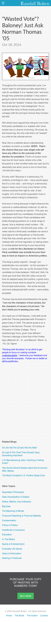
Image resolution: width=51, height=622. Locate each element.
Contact (44, 615)
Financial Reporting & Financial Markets (21, 515)
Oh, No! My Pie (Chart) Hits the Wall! (19, 447)
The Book (19, 615)
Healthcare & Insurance (13, 529)
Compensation (9, 520)
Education (7, 534)
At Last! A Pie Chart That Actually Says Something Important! (21, 454)
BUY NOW (25, 596)
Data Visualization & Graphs (15, 496)
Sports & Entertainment (13, 543)
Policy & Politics (10, 525)
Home (9, 615)
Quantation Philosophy (13, 492)
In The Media (8, 539)
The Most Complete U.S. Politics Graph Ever (23, 475)
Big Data (6, 506)
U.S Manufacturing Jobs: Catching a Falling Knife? (23, 461)
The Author (32, 615)
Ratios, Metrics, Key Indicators (16, 501)
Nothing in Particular (12, 558)
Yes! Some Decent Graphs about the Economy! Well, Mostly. (24, 469)
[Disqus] (25, 400)
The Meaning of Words (13, 510)
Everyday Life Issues (12, 548)
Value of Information (11, 553)
